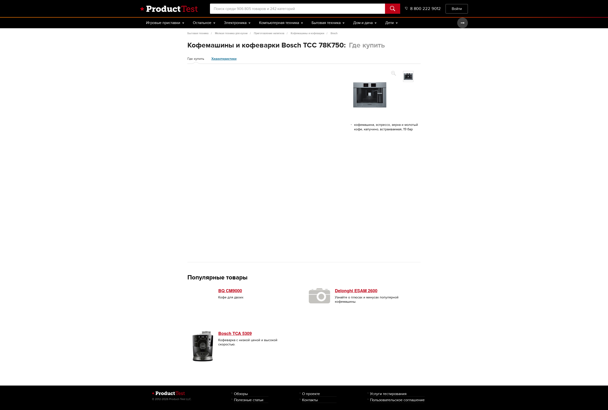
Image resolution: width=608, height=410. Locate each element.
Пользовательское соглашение (397, 400)
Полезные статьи (248, 400)
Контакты (310, 400)
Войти (457, 8)
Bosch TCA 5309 (235, 333)
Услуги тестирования (388, 393)
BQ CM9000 (230, 290)
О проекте (311, 393)
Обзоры (241, 393)
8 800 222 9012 (425, 8)
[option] (408, 76)
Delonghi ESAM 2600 (356, 290)
